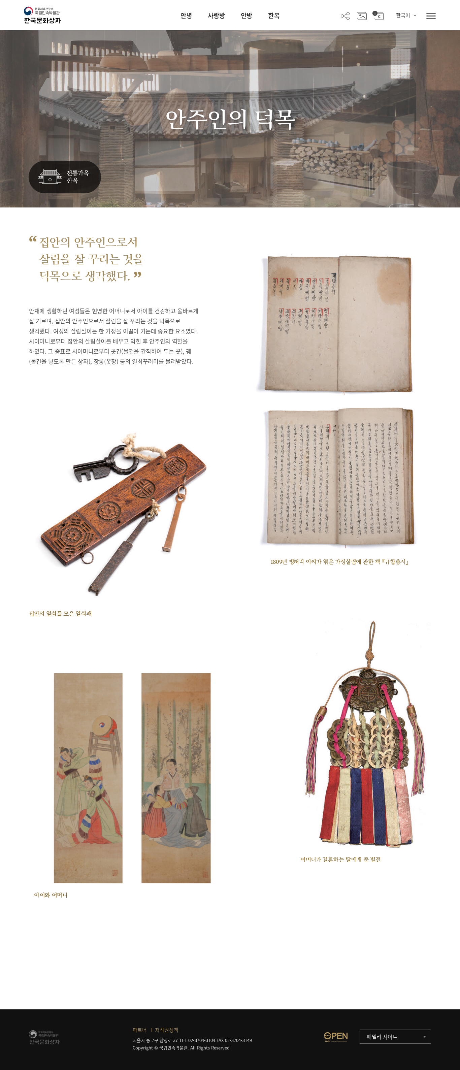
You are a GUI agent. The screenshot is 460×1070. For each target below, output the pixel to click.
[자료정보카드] (378, 15)
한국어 (403, 15)
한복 (274, 15)
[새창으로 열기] (336, 1037)
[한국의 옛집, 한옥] (65, 177)
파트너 (140, 1030)
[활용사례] (362, 15)
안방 (246, 15)
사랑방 (216, 15)
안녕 (186, 15)
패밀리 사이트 (382, 1037)
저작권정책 (166, 1030)
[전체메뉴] (431, 16)
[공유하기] (345, 15)
